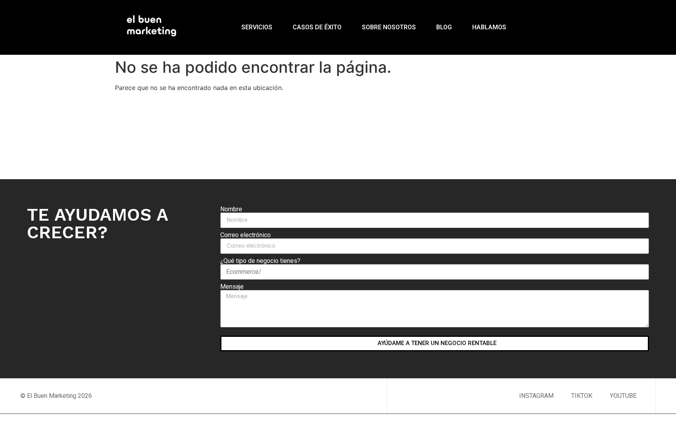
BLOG (444, 27)
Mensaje (232, 287)
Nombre (231, 209)
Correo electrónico (245, 235)
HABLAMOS (489, 27)
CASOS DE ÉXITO (317, 27)
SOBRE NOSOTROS (389, 27)
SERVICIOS (256, 27)
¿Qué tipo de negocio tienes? (260, 261)
